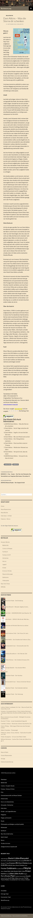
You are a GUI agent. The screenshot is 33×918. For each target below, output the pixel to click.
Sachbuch (3, 830)
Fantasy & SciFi (6, 555)
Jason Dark (7, 871)
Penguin (25, 873)
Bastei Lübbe (14, 858)
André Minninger (4, 858)
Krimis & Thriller (7, 571)
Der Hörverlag (20, 860)
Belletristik (9, 15)
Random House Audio (20, 876)
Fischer (3, 868)
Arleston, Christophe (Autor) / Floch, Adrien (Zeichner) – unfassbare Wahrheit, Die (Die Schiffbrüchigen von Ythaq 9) (16, 713)
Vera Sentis (20, 24)
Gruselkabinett (19, 868)
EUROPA (4, 865)
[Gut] (15, 411)
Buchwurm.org (6, 8)
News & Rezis (4, 752)
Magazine (3, 814)
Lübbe (11, 873)
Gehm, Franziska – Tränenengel (9, 730)
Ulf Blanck (23, 879)
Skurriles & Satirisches (7, 834)
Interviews (4, 808)
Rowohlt (28, 876)
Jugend (4, 564)
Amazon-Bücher (5, 542)
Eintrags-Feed (4, 894)
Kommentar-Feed (6, 897)
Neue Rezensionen (6, 509)
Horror (4, 561)
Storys (2, 840)
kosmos (3, 874)
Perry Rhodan (5, 876)
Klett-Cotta (21, 871)
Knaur (28, 871)
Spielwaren (5, 577)
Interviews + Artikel (6, 515)
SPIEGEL (3, 587)
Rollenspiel (4, 827)
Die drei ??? (27, 860)
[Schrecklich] (9, 411)
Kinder (4, 567)
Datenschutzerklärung (7, 762)
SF (11, 878)
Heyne (27, 868)
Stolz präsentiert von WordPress (20, 915)
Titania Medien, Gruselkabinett (9, 879)
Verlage (3, 758)
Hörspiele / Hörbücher (7, 805)
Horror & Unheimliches (7, 802)
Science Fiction (4, 878)
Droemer (12, 863)
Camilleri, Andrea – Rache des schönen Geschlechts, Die (16, 723)
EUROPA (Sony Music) (13, 865)
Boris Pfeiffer (4, 860)
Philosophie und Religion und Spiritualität (12, 824)
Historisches (4, 798)
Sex (9, 878)
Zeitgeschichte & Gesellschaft (9, 846)
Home (2, 506)
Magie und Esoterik (6, 818)
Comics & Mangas (7, 548)
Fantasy (22, 865)
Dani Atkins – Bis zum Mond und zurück (17, 437)
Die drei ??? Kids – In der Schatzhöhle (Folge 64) (14, 721)
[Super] (17, 411)
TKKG (19, 879)
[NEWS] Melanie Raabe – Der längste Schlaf (13, 481)
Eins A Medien (23, 863)
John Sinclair (14, 871)
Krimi (7, 873)
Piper (13, 876)
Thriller (26, 878)
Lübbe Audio (18, 873)
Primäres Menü (31, 8)
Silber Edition (15, 878)
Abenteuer (4, 779)
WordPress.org (5, 900)
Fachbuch (5, 551)
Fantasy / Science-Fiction (8, 789)
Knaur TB (15, 464)
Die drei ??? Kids (5, 863)
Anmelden (4, 890)
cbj (7, 860)
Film (2, 792)
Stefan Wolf (21, 878)
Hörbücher (5, 558)
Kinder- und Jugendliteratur (8, 811)
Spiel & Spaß (4, 837)
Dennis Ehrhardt (12, 860)
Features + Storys (5, 519)
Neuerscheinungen (7, 574)
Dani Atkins (8, 464)
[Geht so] (13, 411)
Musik (2, 821)
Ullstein (28, 879)
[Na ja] (11, 411)
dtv (16, 863)
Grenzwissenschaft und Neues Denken (11, 795)
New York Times (5, 583)
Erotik (30, 863)
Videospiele (5, 580)
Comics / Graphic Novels (7, 786)
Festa (26, 865)
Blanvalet (24, 858)
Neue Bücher (4, 512)
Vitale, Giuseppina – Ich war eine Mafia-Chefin (13, 736)
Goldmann (11, 868)
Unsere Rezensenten (6, 755)
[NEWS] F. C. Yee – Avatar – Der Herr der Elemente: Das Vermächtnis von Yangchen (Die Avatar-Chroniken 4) (16, 474)
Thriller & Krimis (5, 843)
